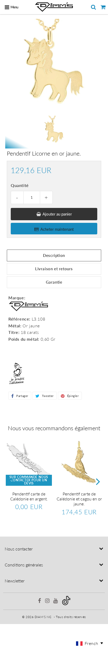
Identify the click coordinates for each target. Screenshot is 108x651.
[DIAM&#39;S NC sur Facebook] (40, 601)
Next (98, 481)
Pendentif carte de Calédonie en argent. (29, 496)
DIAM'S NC (43, 617)
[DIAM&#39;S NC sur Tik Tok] (66, 604)
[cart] (103, 7)
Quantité (20, 185)
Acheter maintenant (57, 229)
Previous (10, 481)
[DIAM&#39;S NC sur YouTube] (56, 601)
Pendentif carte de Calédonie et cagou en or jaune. (79, 498)
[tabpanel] (54, 130)
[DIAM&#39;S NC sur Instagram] (48, 601)
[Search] (93, 7)
